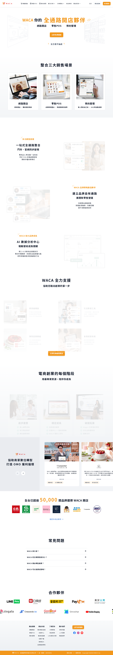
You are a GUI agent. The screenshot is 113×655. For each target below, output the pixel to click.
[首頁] (7, 3)
